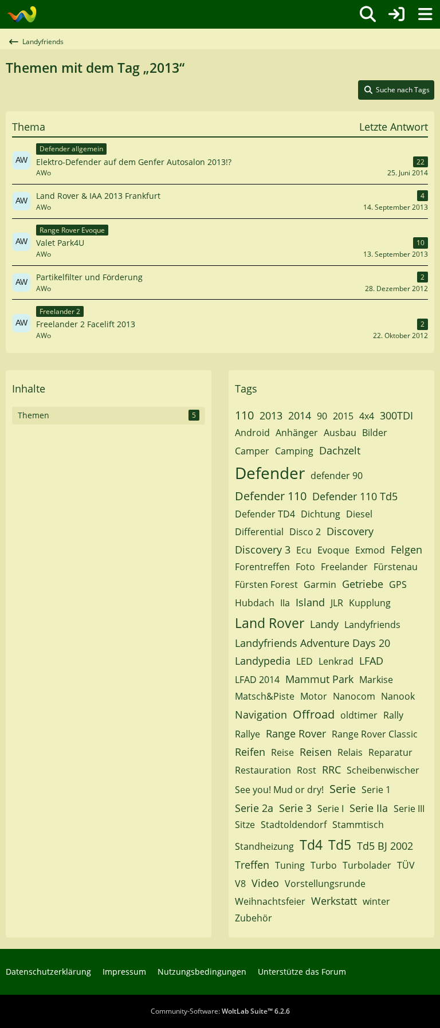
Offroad (314, 714)
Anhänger (297, 432)
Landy (324, 624)
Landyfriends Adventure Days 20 (312, 643)
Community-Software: (220, 1011)
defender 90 (337, 475)
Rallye (247, 734)
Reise (282, 752)
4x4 (366, 416)
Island (310, 602)
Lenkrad (336, 661)
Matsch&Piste (264, 696)
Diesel (359, 514)
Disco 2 (305, 531)
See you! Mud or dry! (279, 789)
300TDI (396, 415)
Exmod (370, 550)
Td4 (311, 844)
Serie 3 (295, 808)
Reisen (316, 752)
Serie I (330, 808)
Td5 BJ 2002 (385, 846)
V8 (240, 883)
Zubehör (253, 918)
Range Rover (296, 733)
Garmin (320, 584)
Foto (305, 566)
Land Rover (269, 623)
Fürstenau (396, 566)
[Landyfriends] (21, 14)
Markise (376, 679)
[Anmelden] (396, 14)
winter (376, 901)
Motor (313, 696)
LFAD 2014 (257, 679)
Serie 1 (376, 789)
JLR (337, 603)
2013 (271, 415)
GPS (398, 584)
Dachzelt (339, 450)
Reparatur (390, 752)
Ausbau (340, 432)
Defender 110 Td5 (355, 496)
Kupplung (370, 603)
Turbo (324, 865)
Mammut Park (319, 679)
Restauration (263, 770)
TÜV (406, 865)
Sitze (245, 824)
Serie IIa (368, 808)
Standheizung (264, 846)
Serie (342, 788)
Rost (306, 770)
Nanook (398, 696)
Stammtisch (358, 824)
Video (265, 883)
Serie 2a (254, 808)
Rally (393, 715)
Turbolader (367, 865)
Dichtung (320, 514)
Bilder (374, 432)
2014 (299, 415)
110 (244, 415)
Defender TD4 (265, 514)
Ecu (304, 550)
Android (252, 432)
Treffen (252, 865)
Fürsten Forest (266, 584)
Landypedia (262, 661)
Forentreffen (262, 566)
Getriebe (362, 584)
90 (322, 416)
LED (304, 661)
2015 (343, 416)
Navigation (261, 714)
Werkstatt (334, 901)
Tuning (290, 865)
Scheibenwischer (383, 770)
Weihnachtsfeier (270, 901)
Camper (252, 451)
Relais (350, 752)
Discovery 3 (262, 549)
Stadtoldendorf (294, 824)
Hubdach (254, 603)
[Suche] (367, 14)
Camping (294, 451)
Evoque (333, 550)
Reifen (250, 752)
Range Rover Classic (375, 734)
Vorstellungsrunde (325, 883)
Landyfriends (372, 624)
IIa (285, 603)
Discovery (350, 531)
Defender (270, 473)
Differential (259, 531)
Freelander (344, 566)
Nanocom (354, 696)
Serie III (409, 808)
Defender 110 (271, 496)
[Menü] (425, 14)
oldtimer (359, 715)
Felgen (406, 549)
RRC (331, 769)
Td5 (339, 844)
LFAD (371, 661)
